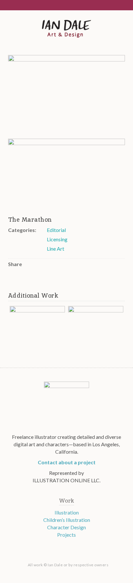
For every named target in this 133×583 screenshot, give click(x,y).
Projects (66, 535)
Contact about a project (67, 462)
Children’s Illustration (66, 520)
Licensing (57, 239)
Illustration (67, 512)
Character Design (66, 527)
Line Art (55, 248)
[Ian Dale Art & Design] (66, 29)
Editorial (56, 230)
